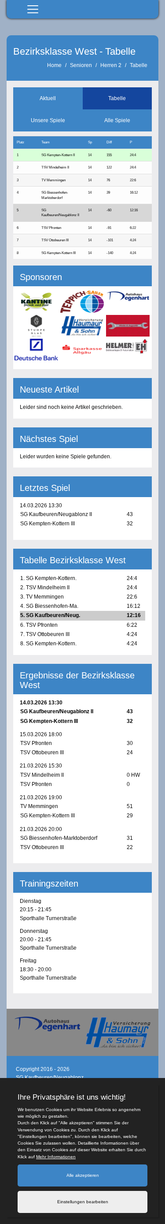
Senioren (81, 65)
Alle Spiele (117, 120)
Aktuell (48, 98)
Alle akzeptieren (82, 1175)
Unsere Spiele (48, 120)
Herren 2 (110, 65)
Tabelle (138, 65)
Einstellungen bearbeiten (82, 1201)
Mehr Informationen (56, 1156)
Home (54, 65)
